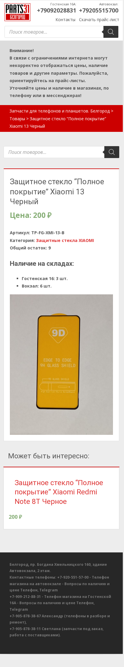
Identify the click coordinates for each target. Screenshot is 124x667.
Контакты (65, 19)
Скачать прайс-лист (99, 19)
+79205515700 (98, 10)
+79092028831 (56, 10)
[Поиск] (110, 32)
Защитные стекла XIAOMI (65, 240)
